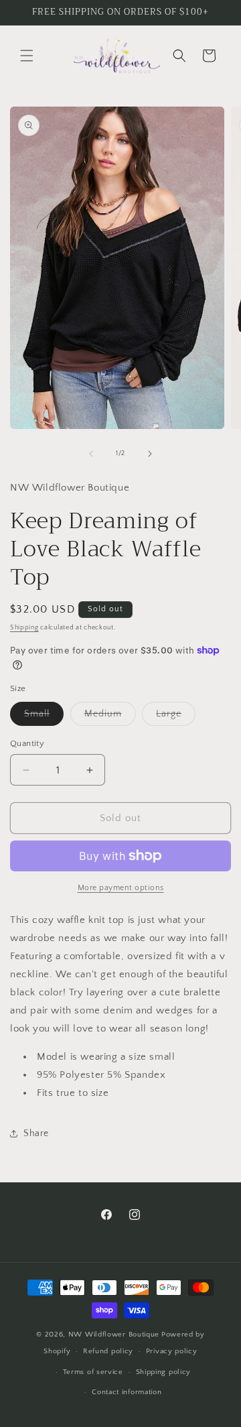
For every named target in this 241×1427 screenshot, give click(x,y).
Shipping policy (163, 1372)
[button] (27, 55)
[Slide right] (150, 454)
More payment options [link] (121, 887)
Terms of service (93, 1372)
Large (175, 717)
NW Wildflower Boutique (113, 1334)
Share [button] (36, 1133)
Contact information (126, 1392)
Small (44, 717)
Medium (110, 717)
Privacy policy (171, 1351)
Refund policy (108, 1351)
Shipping (24, 627)
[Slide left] (91, 454)
